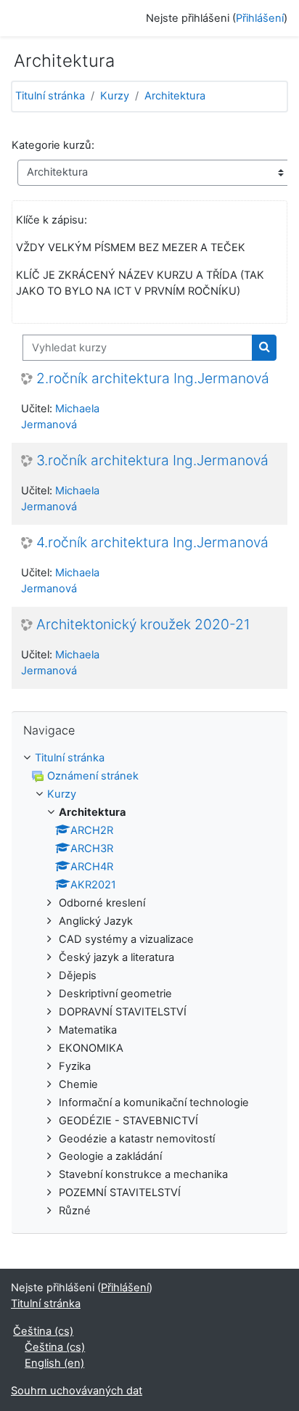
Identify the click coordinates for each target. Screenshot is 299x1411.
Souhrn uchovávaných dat (76, 1390)
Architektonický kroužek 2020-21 (143, 624)
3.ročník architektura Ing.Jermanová (152, 460)
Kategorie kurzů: (53, 145)
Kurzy (114, 95)
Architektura (174, 95)
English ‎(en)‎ (54, 1363)
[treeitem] (149, 985)
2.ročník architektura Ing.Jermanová (152, 378)
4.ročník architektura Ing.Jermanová (152, 542)
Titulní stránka (50, 95)
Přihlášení (260, 18)
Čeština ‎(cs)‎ (43, 1331)
